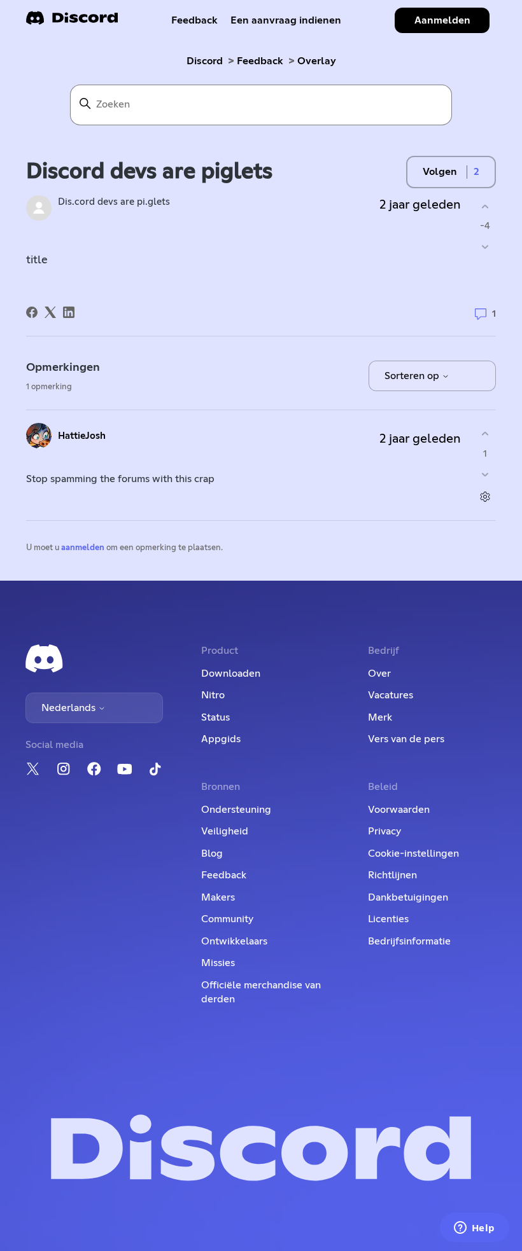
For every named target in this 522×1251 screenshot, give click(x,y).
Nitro (213, 695)
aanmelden (82, 548)
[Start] (72, 22)
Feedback (194, 20)
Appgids (221, 739)
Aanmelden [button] (442, 20)
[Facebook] (32, 312)
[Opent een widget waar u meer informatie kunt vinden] (474, 1229)
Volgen (440, 172)
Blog (212, 853)
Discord (205, 61)
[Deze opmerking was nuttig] (485, 434)
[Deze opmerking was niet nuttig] (485, 474)
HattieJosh (82, 436)
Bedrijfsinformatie (409, 941)
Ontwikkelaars (234, 941)
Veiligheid (224, 831)
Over (379, 673)
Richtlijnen (392, 875)
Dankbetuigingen (408, 897)
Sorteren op (413, 376)
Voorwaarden (399, 810)
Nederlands (69, 708)
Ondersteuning (236, 810)
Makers (218, 897)
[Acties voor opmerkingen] (485, 496)
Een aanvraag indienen (285, 20)
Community (227, 919)
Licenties (388, 919)
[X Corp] (50, 312)
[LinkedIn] (68, 312)
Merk (380, 717)
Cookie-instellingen (413, 853)
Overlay (316, 61)
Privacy (384, 831)
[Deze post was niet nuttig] (485, 247)
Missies (218, 963)
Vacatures (390, 695)
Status (215, 717)
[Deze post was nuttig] (485, 206)
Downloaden (230, 673)
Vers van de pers (406, 739)
